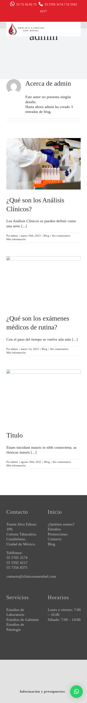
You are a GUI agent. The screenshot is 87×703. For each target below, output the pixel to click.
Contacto (54, 539)
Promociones (58, 534)
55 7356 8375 (16, 567)
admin (14, 235)
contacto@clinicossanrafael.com (31, 576)
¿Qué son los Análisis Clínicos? (43, 160)
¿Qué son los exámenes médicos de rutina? (43, 278)
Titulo (43, 393)
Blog (46, 235)
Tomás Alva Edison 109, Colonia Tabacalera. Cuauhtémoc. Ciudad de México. (21, 534)
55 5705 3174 (53, 4)
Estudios (54, 529)
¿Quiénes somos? (61, 524)
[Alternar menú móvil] (77, 29)
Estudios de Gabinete (22, 620)
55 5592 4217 (16, 563)
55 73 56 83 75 (26, 4)
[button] (76, 691)
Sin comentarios (61, 235)
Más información (16, 239)
